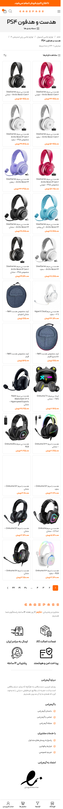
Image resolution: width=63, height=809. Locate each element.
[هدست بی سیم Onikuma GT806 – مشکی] (46, 512)
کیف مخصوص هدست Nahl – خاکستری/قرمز (47, 355)
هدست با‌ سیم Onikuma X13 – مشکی (16, 488)
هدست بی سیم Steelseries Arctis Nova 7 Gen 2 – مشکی (17, 93)
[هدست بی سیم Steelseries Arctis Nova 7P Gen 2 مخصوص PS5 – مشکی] (17, 250)
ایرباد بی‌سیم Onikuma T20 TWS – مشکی (48, 397)
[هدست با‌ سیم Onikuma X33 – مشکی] (46, 427)
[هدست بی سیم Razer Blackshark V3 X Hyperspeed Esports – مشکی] (17, 379)
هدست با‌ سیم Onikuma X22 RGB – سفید (47, 572)
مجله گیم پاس (45, 723)
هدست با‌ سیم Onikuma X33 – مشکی (47, 445)
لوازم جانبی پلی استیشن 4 (22, 37)
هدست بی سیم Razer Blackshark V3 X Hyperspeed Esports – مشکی (19, 400)
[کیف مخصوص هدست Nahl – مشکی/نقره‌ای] (17, 295)
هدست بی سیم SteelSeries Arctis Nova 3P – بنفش (17, 181)
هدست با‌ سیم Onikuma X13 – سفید (46, 488)
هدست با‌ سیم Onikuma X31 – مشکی (16, 530)
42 (13, 588)
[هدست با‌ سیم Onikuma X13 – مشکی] (17, 469)
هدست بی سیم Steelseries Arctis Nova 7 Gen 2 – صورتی (47, 93)
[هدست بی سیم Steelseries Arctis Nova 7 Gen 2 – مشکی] (17, 75)
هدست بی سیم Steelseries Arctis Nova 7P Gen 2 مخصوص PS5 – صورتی (47, 182)
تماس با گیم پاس (44, 717)
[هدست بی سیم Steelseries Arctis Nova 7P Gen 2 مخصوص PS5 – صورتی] (46, 163)
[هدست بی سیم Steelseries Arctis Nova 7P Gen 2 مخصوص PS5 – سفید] (17, 117)
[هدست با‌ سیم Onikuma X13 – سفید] (46, 469)
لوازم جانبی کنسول (45, 37)
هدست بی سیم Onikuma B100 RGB (17, 445)
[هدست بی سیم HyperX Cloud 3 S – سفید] (46, 295)
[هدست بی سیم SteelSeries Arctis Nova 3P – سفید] (46, 250)
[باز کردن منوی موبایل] (59, 11)
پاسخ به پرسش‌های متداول (40, 740)
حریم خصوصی (45, 752)
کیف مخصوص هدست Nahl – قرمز (17, 355)
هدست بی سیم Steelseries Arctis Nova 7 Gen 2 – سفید (47, 136)
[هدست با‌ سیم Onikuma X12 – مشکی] (17, 554)
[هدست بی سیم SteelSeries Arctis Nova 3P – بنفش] (17, 163)
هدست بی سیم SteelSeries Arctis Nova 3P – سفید (47, 268)
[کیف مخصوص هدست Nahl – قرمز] (17, 337)
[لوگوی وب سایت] (31, 11)
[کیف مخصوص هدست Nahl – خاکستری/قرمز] (46, 337)
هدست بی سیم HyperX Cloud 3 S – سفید (47, 313)
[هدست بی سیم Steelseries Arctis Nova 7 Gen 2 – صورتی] (46, 75)
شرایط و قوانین (45, 746)
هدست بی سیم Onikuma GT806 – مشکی (48, 530)
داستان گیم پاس (44, 711)
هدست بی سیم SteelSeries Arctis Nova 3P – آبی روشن (47, 226)
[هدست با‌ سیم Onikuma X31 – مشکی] (17, 512)
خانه (59, 37)
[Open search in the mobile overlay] (10, 11)
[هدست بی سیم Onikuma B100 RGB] (17, 427)
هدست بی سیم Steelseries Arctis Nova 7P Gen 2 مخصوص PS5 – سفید (17, 137)
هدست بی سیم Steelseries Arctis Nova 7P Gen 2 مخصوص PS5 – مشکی (17, 269)
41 (20, 588)
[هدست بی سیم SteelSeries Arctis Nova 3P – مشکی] (17, 208)
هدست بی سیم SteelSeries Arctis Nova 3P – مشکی (17, 226)
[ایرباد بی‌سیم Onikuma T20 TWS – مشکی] (46, 379)
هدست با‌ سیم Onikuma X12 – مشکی (17, 572)
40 (25, 588)
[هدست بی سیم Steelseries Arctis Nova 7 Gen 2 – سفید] (46, 117)
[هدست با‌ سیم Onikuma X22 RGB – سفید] (46, 554)
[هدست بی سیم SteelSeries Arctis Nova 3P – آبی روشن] (46, 208)
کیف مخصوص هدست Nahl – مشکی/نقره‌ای (17, 313)
